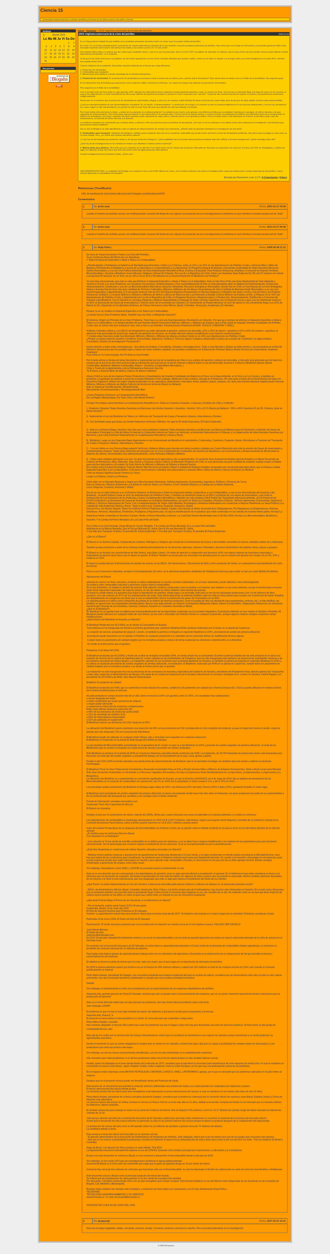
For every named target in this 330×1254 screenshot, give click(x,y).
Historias (91, 30)
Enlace (283, 177)
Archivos (47, 31)
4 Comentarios (270, 177)
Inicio (81, 30)
